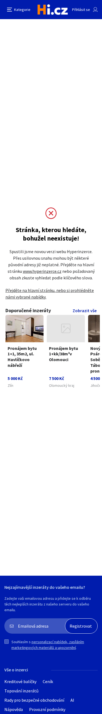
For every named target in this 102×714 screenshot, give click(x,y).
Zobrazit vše (85, 310)
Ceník (48, 681)
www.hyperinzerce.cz (42, 271)
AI (72, 700)
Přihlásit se (81, 9)
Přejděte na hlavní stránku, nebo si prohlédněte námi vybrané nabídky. (49, 294)
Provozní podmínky (47, 709)
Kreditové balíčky (20, 681)
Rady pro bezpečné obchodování (34, 700)
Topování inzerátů (21, 690)
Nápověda (13, 709)
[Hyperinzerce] (52, 9)
